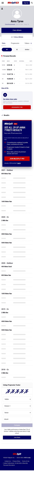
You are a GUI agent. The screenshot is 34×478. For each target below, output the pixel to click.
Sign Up (26, 3)
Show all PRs (4, 88)
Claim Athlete (17, 30)
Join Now (17, 437)
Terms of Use (25, 461)
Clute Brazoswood (10, 24)
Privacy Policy (16, 461)
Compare (17, 425)
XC (17, 49)
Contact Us (8, 461)
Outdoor (27, 49)
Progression (15, 43)
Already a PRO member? (12, 163)
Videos (28, 43)
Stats (3, 43)
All (7, 49)
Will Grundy (27, 457)
